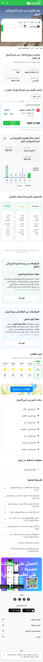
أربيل (32, 48)
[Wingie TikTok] (15, 600)
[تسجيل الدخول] (7, 3)
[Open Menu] (2, 2)
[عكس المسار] (37, 28)
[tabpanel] (21, 115)
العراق (37, 48)
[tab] (36, 96)
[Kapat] (4, 655)
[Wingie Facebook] (28, 599)
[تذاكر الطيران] (41, 48)
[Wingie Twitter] (19, 599)
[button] (29, 175)
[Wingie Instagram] (24, 599)
